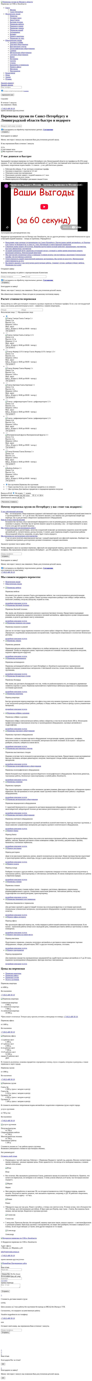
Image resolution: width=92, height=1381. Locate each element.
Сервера (13, 51)
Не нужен (19, 493)
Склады (13, 61)
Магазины (14, 69)
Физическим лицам (12, 14)
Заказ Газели (15, 20)
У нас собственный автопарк (12, 511)
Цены (7, 75)
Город (7, 8)
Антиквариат (15, 32)
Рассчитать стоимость (9, 502)
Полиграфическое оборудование (22, 48)
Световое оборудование (19, 55)
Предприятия (15, 71)
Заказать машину (7, 83)
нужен (28, 493)
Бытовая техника (16, 22)
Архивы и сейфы (16, 42)
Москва (13, 10)
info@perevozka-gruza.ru (10, 1252)
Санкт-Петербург (16, 12)
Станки (13, 63)
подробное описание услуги (16, 603)
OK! (3, 1364)
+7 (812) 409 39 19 (8, 108)
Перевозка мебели (17, 24)
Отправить (5, 282)
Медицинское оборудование (21, 53)
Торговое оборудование (19, 44)
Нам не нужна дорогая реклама (13, 520)
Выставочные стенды (18, 46)
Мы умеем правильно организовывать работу (18, 528)
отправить (5, 132)
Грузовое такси (15, 18)
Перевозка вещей (16, 30)
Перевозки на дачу (17, 38)
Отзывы (8, 79)
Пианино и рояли (16, 26)
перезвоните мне (7, 95)
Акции (8, 77)
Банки (12, 57)
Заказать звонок (7, 85)
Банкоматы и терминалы (19, 65)
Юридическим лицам (13, 40)
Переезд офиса (15, 67)
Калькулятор (10, 73)
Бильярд (13, 34)
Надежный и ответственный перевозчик (47, 243)
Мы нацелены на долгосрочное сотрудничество (19, 536)
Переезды (13, 16)
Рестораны (14, 59)
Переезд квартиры (17, 36)
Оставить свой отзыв (9, 1156)
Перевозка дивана (17, 28)
